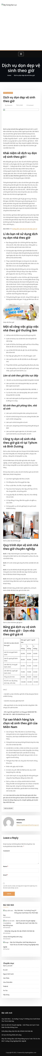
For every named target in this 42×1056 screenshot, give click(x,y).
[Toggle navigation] (21, 54)
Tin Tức (5, 990)
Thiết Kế (5, 986)
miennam (8, 105)
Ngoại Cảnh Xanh (8, 974)
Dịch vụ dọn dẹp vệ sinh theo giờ (24, 75)
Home (9, 75)
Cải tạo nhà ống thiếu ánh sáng (12, 937)
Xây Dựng (6, 995)
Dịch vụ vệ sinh (8, 93)
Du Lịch (5, 970)
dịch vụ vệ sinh (8, 808)
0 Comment (30, 105)
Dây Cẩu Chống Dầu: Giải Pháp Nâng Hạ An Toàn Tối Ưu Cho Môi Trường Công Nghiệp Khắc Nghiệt (21, 944)
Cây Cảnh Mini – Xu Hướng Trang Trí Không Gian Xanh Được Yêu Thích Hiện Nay (20, 912)
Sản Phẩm (6, 978)
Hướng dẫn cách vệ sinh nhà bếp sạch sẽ (24, 229)
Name (5, 866)
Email (5, 875)
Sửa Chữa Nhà (7, 982)
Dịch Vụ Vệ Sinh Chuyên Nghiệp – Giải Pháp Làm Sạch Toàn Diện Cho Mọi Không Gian (20, 923)
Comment (6, 851)
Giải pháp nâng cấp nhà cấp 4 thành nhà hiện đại (19, 931)
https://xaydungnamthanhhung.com (28, 825)
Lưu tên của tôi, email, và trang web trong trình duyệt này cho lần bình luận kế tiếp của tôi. (20, 887)
